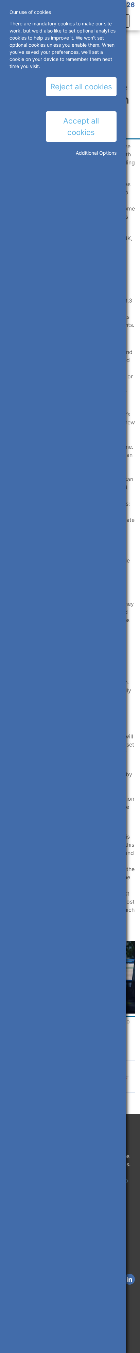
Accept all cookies (81, 126)
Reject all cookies (81, 86)
